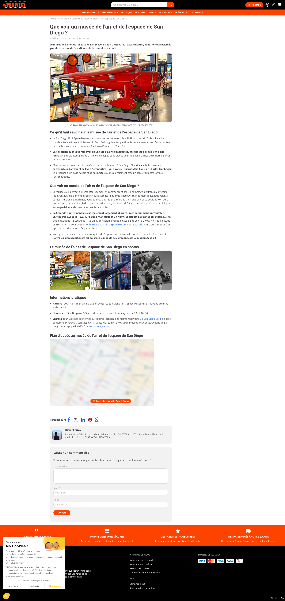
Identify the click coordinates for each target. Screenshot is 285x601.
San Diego (140, 12)
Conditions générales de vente (145, 572)
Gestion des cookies (139, 568)
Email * (57, 499)
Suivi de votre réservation (142, 588)
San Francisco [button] (88, 12)
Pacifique (126, 12)
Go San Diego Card (150, 318)
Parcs (152, 12)
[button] (267, 4)
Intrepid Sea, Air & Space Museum (109, 224)
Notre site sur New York (141, 560)
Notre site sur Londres (141, 564)
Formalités (198, 12)
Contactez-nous (137, 583)
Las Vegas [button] (164, 12)
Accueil (53, 18)
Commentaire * (61, 466)
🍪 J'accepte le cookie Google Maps (111, 401)
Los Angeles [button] (109, 12)
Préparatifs (182, 12)
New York (137, 224)
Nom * (56, 488)
